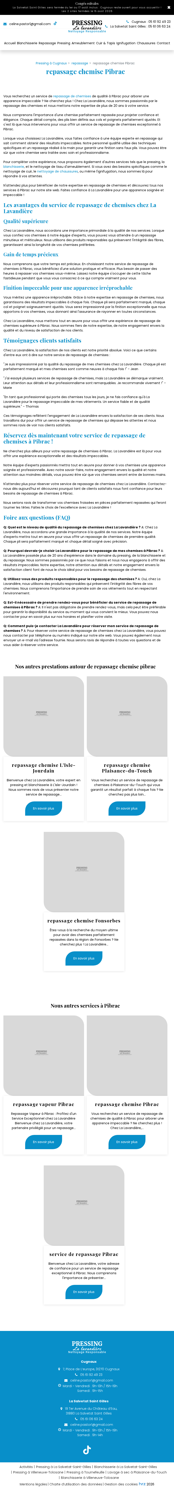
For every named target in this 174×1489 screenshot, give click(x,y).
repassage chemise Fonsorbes (84, 920)
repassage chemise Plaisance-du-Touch (127, 767)
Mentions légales (33, 1484)
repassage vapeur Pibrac (43, 1104)
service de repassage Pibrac (83, 1254)
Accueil (10, 43)
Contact (163, 43)
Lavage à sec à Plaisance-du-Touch (137, 1472)
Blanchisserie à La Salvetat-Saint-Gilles (125, 1467)
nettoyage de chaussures (57, 171)
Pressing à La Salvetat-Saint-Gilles (63, 1467)
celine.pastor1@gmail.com (29, 24)
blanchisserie (13, 166)
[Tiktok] (55, 24)
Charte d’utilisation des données (75, 1484)
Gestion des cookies (121, 1484)
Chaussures (146, 43)
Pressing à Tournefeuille (85, 1472)
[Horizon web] (142, 1483)
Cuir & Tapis (105, 43)
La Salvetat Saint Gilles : (140, 26)
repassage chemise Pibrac (127, 1104)
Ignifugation (125, 43)
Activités (26, 1467)
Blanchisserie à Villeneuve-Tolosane (90, 1477)
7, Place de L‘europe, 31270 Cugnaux (90, 1369)
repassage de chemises (72, 96)
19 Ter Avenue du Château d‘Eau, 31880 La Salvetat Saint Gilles (90, 1411)
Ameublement (83, 43)
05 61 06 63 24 (91, 1419)
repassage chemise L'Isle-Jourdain (43, 767)
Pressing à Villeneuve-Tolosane (38, 1472)
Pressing (63, 43)
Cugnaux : (151, 21)
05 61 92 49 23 (90, 1374)
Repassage (47, 43)
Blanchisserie (27, 43)
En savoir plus (43, 808)
